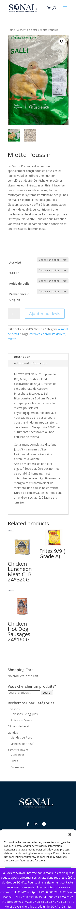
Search (47, 692)
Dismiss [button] (66, 906)
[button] (70, 834)
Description (22, 357)
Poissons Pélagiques (24, 714)
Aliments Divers (18, 750)
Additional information (30, 363)
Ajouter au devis (44, 313)
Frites (14, 761)
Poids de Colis (19, 283)
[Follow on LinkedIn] (36, 824)
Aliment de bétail (27, 30)
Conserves (18, 755)
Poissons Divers (21, 720)
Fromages (17, 767)
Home (11, 30)
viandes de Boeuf (22, 744)
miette (12, 339)
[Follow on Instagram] (44, 824)
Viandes (13, 732)
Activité (15, 262)
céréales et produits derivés (47, 334)
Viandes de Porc (21, 737)
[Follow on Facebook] (28, 824)
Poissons (14, 709)
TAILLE (14, 273)
